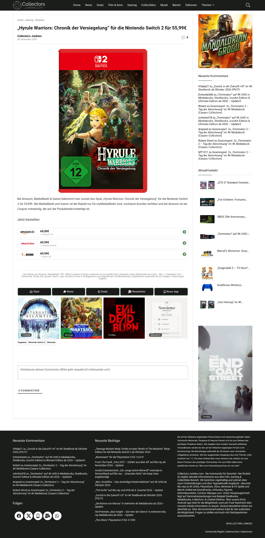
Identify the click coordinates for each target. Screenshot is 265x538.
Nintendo (39, 20)
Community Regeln (214, 531)
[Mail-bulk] (47, 516)
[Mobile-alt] (38, 516)
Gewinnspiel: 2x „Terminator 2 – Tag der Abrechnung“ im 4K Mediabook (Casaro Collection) (223, 109)
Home (77, 5)
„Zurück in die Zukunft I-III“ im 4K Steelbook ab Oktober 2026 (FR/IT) (225, 88)
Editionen (191, 5)
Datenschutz (232, 531)
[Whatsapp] (57, 516)
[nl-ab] (166, 299)
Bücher (177, 5)
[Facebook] (19, 516)
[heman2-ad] (81, 299)
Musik (164, 5)
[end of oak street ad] (225, 327)
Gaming (132, 5)
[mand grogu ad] (225, 15)
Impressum (246, 531)
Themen (206, 5)
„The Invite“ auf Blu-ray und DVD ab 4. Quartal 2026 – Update (129, 490)
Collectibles (148, 5)
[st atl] (38, 299)
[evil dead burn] (124, 299)
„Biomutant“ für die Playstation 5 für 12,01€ (119, 457)
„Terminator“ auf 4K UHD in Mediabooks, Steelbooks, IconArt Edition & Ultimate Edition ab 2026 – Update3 (224, 98)
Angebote (22, 342)
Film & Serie (115, 5)
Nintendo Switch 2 (37, 342)
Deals (100, 5)
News (88, 5)
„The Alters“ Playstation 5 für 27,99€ (115, 520)
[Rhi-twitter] (28, 516)
